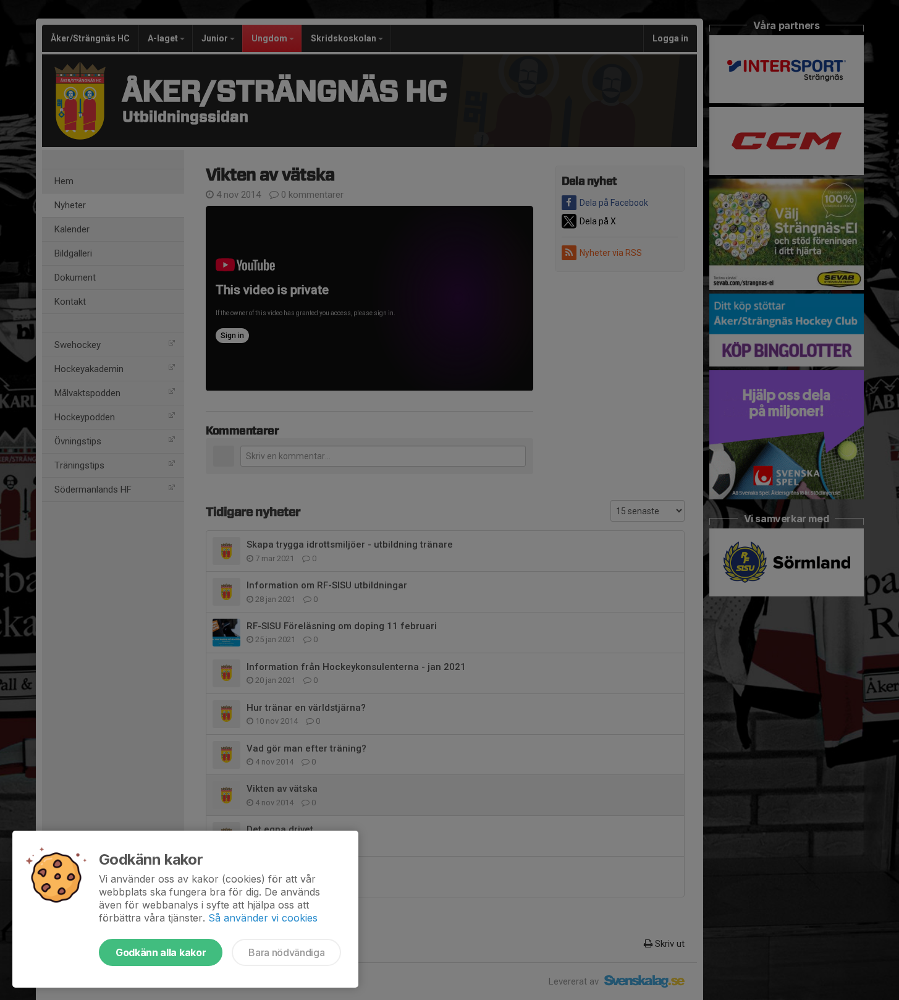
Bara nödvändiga (286, 952)
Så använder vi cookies (263, 918)
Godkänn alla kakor (161, 952)
